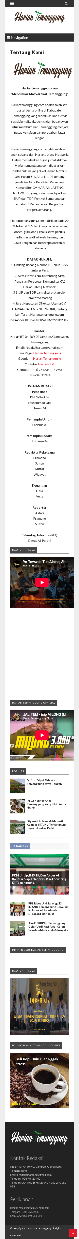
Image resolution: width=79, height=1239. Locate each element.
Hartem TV (46, 364)
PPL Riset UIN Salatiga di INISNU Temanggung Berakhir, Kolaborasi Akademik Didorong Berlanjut (48, 908)
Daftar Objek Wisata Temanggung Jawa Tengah (44, 782)
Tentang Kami (27, 52)
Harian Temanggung (47, 353)
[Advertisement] (39, 653)
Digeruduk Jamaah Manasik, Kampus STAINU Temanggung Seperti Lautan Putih (46, 824)
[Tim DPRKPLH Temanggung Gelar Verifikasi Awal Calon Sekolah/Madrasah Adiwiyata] (17, 934)
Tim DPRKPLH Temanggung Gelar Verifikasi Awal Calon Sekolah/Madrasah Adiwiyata (48, 926)
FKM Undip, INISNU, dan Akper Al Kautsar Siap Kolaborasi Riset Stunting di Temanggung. (39, 878)
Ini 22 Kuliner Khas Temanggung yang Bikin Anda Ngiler (46, 804)
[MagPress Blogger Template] (39, 20)
